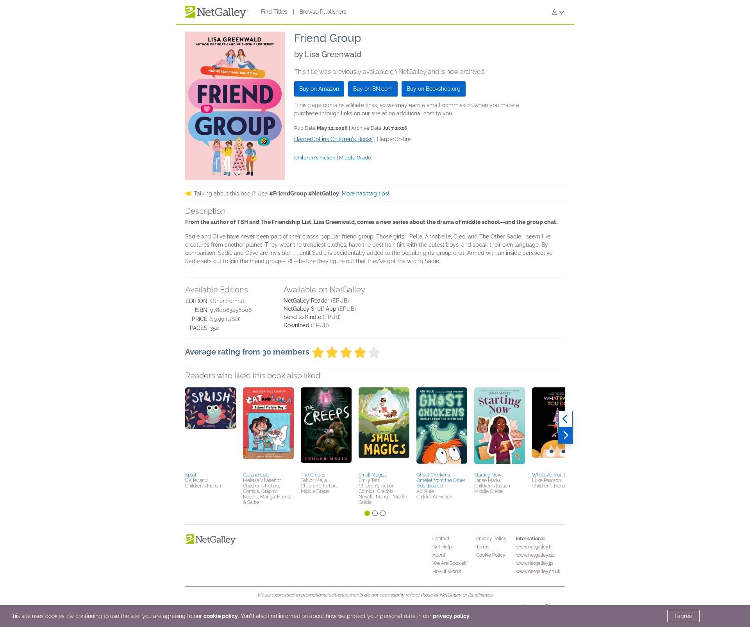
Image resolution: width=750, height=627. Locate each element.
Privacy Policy (491, 538)
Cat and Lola (256, 475)
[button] (210, 428)
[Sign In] (558, 12)
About (438, 555)
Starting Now (488, 475)
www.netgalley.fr (534, 547)
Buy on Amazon (319, 89)
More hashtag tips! (365, 193)
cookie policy (221, 616)
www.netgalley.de (535, 555)
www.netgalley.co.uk (538, 571)
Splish (191, 475)
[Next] (565, 435)
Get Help (442, 547)
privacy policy (451, 616)
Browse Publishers (323, 12)
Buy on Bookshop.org (434, 89)
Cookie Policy (490, 555)
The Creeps (313, 475)
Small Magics (373, 475)
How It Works (446, 571)
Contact (441, 538)
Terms (482, 547)
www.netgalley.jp (534, 563)
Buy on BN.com (373, 89)
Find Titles (274, 12)
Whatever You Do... (552, 475)
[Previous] (565, 419)
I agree (683, 616)
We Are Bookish (449, 563)
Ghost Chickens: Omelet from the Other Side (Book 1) (440, 480)
